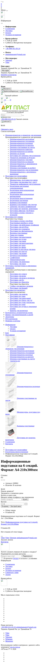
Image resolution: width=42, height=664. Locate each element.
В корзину (5, 506)
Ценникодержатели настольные (22, 351)
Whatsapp (8, 639)
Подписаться (27, 556)
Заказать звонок (22, 119)
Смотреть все (15, 361)
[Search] (23, 115)
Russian (30, 91)
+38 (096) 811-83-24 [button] (8, 627)
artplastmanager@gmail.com (15, 54)
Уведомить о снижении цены (12, 493)
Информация (10, 325)
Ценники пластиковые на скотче (22, 359)
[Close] (7, 10)
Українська (14, 91)
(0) (2, 477)
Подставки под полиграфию (16, 450)
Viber (7, 633)
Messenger (9, 641)
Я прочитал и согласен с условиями (20, 558)
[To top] (2, 536)
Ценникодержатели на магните (22, 357)
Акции (8, 575)
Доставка (8, 31)
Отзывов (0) (10, 512)
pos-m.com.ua (15, 647)
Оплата (8, 33)
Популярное (10, 335)
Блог (7, 333)
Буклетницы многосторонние (16, 452)
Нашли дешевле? (7, 491)
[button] (21, 8)
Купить (25, 499)
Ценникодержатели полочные (21, 355)
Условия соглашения (13, 35)
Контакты (9, 444)
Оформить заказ (7, 129)
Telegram (8, 637)
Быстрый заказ (16, 506)
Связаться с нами (11, 572)
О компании (10, 29)
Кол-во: (4, 502)
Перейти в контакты (8, 75)
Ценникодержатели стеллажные (22, 353)
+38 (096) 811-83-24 (12, 49)
